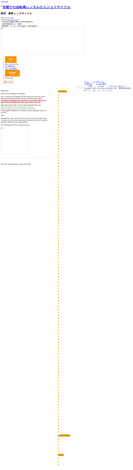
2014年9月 (63, 306)
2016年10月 (64, 267)
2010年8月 (63, 425)
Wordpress (63, 464)
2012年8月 (63, 369)
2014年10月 (64, 303)
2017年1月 (63, 261)
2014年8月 (63, 309)
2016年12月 (64, 264)
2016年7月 (63, 270)
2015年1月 (63, 297)
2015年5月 (63, 288)
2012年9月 (63, 366)
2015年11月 (64, 282)
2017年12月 (64, 247)
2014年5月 (63, 318)
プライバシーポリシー (117, 86)
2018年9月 (63, 229)
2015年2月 (63, 294)
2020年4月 (63, 190)
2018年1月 (63, 244)
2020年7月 (63, 184)
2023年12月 (64, 115)
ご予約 (89, 86)
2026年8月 (63, 95)
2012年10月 (64, 363)
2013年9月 (63, 333)
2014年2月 (63, 324)
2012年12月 (64, 357)
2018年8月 (63, 232)
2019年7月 (63, 208)
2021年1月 (63, 175)
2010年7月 (63, 428)
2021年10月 (64, 154)
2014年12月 (64, 300)
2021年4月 (63, 166)
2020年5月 (63, 187)
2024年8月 (63, 112)
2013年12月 (64, 330)
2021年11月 (64, 151)
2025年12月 (64, 104)
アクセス (100, 86)
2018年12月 (64, 223)
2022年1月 (63, 145)
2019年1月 (63, 220)
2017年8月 (63, 253)
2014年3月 (63, 321)
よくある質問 (101, 84)
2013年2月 (63, 351)
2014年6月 (63, 315)
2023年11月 (64, 118)
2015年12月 (64, 279)
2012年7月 (63, 372)
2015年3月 (63, 291)
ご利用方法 (88, 84)
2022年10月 (64, 127)
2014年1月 (63, 327)
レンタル (63, 442)
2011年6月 (63, 399)
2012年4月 (63, 381)
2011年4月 (63, 402)
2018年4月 (63, 238)
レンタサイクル (98, 82)
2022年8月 (63, 130)
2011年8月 (63, 396)
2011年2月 (63, 408)
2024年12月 (64, 110)
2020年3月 (63, 193)
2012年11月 (64, 360)
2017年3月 (63, 258)
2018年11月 (64, 226)
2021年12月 (64, 148)
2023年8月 (63, 121)
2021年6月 (63, 160)
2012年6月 (63, 375)
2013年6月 (63, 339)
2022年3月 (63, 139)
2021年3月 (63, 169)
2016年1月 (63, 276)
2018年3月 (63, 241)
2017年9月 (63, 250)
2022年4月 (63, 136)
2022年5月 (63, 133)
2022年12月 (64, 124)
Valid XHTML (65, 461)
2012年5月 (63, 378)
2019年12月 (64, 199)
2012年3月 (63, 384)
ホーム (86, 82)
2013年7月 (63, 336)
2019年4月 (63, 214)
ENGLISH (4, 2)
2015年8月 (63, 285)
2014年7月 (63, 312)
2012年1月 (63, 387)
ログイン (63, 458)
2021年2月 (63, 172)
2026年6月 (63, 101)
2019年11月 (64, 202)
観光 (61, 451)
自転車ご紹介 (65, 448)
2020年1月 (63, 196)
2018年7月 (63, 235)
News (62, 439)
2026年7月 (63, 98)
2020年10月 (64, 181)
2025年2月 (63, 107)
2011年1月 (63, 411)
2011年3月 (63, 405)
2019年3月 (63, 217)
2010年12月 (64, 414)
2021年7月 (63, 157)
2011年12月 (64, 390)
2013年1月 (63, 354)
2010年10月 (64, 419)
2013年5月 (63, 342)
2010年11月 (64, 417)
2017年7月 (63, 256)
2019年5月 (63, 211)
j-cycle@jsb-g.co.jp (12, 20)
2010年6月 (63, 431)
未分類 (62, 445)
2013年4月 (63, 345)
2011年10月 (64, 393)
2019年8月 (63, 205)
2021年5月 (63, 163)
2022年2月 (63, 142)
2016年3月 (63, 273)
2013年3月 (63, 348)
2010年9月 (63, 422)
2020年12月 (64, 178)
